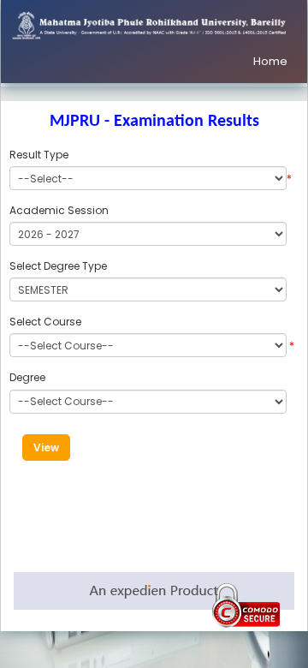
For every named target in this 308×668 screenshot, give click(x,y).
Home (270, 61)
